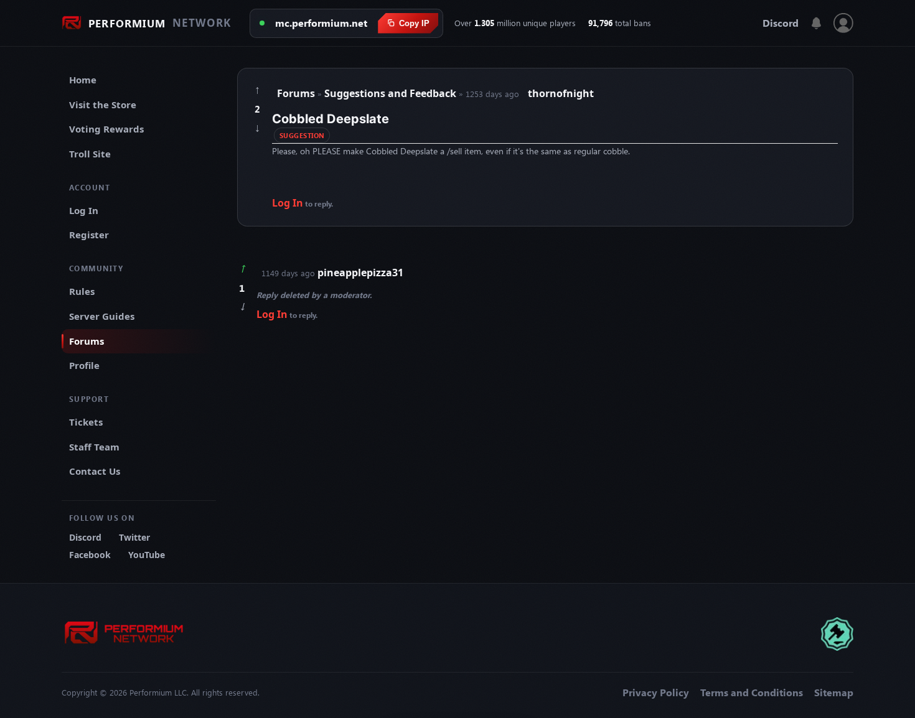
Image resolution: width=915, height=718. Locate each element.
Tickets (86, 422)
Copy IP (414, 23)
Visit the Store (102, 104)
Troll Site (90, 153)
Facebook (90, 555)
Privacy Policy (655, 692)
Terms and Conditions (751, 692)
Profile (84, 365)
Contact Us (94, 471)
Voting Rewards (106, 129)
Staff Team (94, 447)
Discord (780, 23)
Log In (83, 210)
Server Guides (101, 316)
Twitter (134, 537)
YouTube (146, 555)
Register (89, 234)
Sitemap (833, 692)
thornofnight (561, 93)
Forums (86, 341)
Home (82, 79)
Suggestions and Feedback (391, 93)
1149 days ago (332, 272)
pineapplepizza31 (360, 272)
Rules (82, 291)
